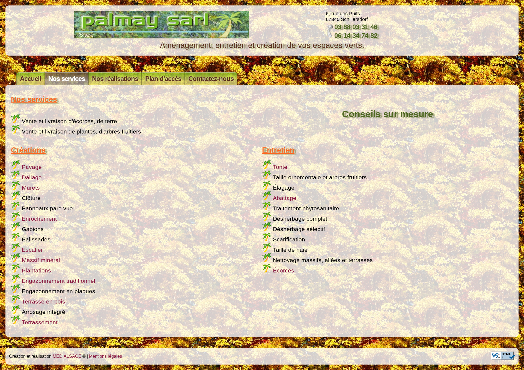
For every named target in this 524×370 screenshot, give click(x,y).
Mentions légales (105, 356)
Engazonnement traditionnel (58, 281)
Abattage (284, 198)
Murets (31, 187)
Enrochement (39, 219)
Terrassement (40, 322)
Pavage (32, 167)
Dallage (32, 177)
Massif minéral (41, 260)
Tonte (280, 167)
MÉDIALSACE (67, 356)
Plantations (36, 270)
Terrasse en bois (43, 301)
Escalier (32, 250)
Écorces (283, 270)
